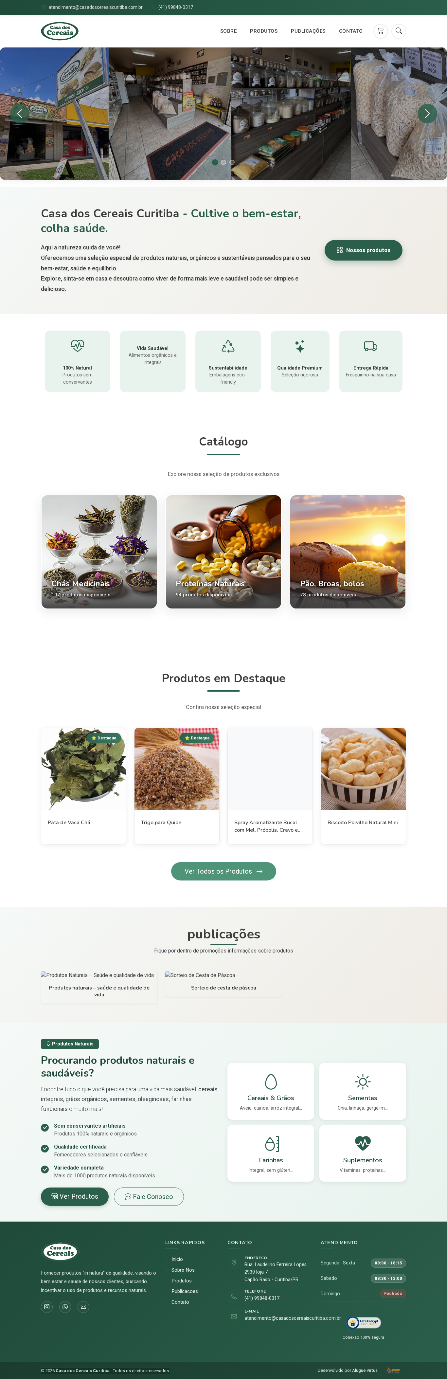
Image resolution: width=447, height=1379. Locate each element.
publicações (308, 31)
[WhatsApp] (401, 7)
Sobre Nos (183, 1270)
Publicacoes (184, 1291)
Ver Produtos (78, 1196)
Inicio (177, 1259)
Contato (351, 31)
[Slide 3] (232, 162)
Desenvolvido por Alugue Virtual (348, 1370)
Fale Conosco (152, 1197)
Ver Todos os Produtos (219, 871)
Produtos (263, 31)
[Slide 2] (223, 162)
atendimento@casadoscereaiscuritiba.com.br (95, 7)
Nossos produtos (368, 250)
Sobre (228, 31)
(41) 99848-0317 (175, 7)
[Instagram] (389, 7)
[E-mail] (83, 1307)
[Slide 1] (215, 162)
